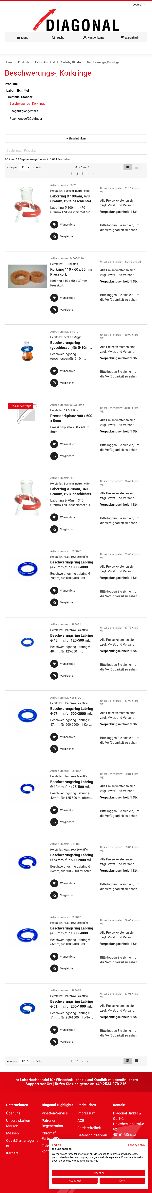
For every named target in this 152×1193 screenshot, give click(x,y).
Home (8, 62)
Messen (12, 1133)
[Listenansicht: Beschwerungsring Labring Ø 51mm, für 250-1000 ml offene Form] (76, 1019)
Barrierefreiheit (89, 1128)
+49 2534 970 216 (110, 1084)
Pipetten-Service (55, 1113)
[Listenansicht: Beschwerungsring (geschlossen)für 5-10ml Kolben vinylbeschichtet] (76, 360)
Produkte (23, 62)
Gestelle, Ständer (71, 62)
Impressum (86, 1113)
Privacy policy (136, 1145)
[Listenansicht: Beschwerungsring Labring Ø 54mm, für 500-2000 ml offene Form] (76, 872)
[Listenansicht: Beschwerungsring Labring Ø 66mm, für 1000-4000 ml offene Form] (76, 945)
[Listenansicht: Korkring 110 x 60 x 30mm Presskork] (76, 286)
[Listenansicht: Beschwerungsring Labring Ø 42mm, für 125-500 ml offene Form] (76, 799)
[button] (138, 4)
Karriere (12, 1153)
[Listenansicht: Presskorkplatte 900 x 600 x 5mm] (76, 433)
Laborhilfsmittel (45, 62)
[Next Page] (88, 173)
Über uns (13, 1113)
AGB (80, 1120)
